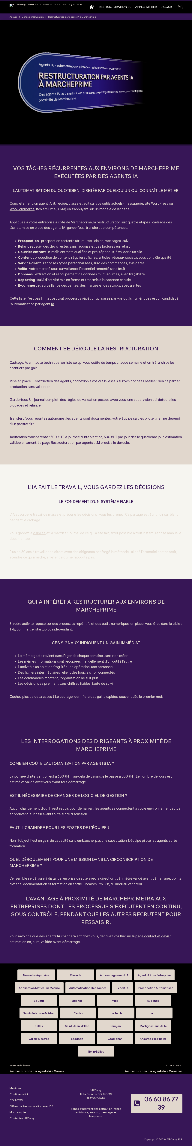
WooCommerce (22, 209)
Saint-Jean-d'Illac (77, 1024)
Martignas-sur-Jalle (153, 1024)
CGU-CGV (16, 1100)
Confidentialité (19, 1094)
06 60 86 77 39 (161, 1103)
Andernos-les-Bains (153, 1037)
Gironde (76, 973)
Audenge (153, 999)
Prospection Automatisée (155, 986)
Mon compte (18, 1112)
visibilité (39, 533)
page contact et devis (152, 936)
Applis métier (146, 7)
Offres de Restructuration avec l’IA (31, 1106)
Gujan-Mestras (39, 1037)
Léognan (77, 1037)
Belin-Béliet (96, 1050)
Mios (115, 999)
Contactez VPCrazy (22, 1118)
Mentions (15, 1088)
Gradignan (115, 1037)
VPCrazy (172, 1139)
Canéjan (115, 1024)
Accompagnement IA (114, 973)
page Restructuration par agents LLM (71, 443)
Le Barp (39, 999)
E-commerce (29, 285)
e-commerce (115, 69)
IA (52, 65)
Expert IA (122, 986)
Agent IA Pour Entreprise (154, 973)
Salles (39, 1024)
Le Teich (116, 1011)
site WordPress (156, 203)
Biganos (77, 999)
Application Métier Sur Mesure (39, 986)
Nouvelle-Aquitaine (36, 973)
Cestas (78, 1011)
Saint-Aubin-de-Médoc (39, 1011)
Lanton (154, 1011)
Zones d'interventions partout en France (96, 1109)
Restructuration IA (114, 7)
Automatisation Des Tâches (87, 986)
